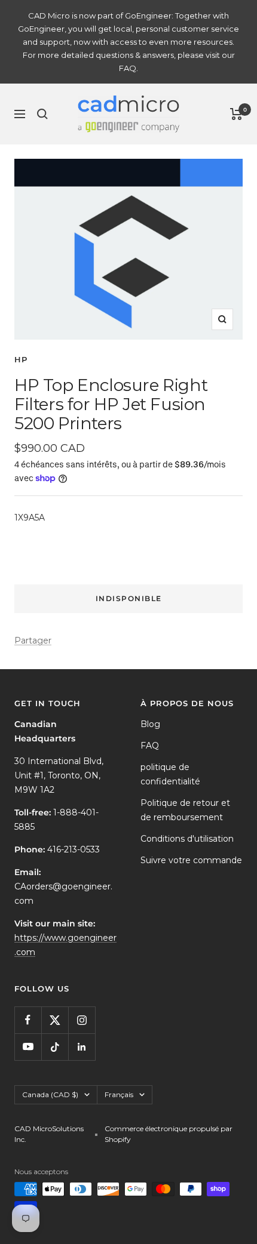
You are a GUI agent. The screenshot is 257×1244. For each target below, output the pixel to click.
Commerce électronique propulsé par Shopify (168, 1134)
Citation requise (128, 557)
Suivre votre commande (191, 860)
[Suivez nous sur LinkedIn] (81, 1046)
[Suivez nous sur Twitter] (54, 1019)
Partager (32, 640)
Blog (150, 724)
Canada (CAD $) (50, 1094)
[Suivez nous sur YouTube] (27, 1046)
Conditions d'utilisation (187, 838)
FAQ (149, 745)
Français (119, 1094)
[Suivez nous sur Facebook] (27, 1019)
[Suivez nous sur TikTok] (54, 1046)
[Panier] (236, 114)
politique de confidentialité (170, 774)
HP (20, 359)
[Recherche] (42, 114)
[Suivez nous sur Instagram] (81, 1019)
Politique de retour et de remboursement (185, 810)
